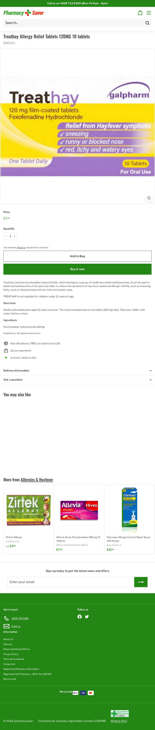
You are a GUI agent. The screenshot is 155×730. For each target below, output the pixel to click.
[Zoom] (149, 198)
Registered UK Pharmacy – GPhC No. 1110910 (27, 674)
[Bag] (140, 13)
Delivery (7, 644)
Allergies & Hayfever (37, 479)
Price (6, 212)
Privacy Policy (11, 654)
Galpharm (9, 42)
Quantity (8, 228)
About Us (8, 639)
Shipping (21, 247)
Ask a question (13, 379)
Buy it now (77, 269)
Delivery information (16, 370)
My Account (9, 679)
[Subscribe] (141, 582)
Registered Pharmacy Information (21, 669)
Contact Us (9, 664)
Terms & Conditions (13, 659)
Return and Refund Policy (16, 649)
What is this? (119, 721)
